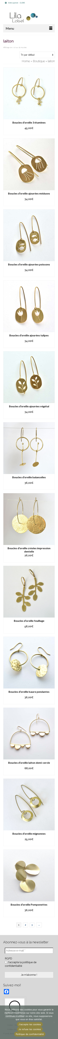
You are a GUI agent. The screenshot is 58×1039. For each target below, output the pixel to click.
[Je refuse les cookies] (54, 1022)
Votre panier (16, 2)
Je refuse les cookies (30, 1029)
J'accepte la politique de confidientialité (20, 964)
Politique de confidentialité (30, 1034)
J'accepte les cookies (30, 1024)
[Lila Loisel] (29, 17)
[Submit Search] (12, 8)
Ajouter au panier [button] (29, 132)
